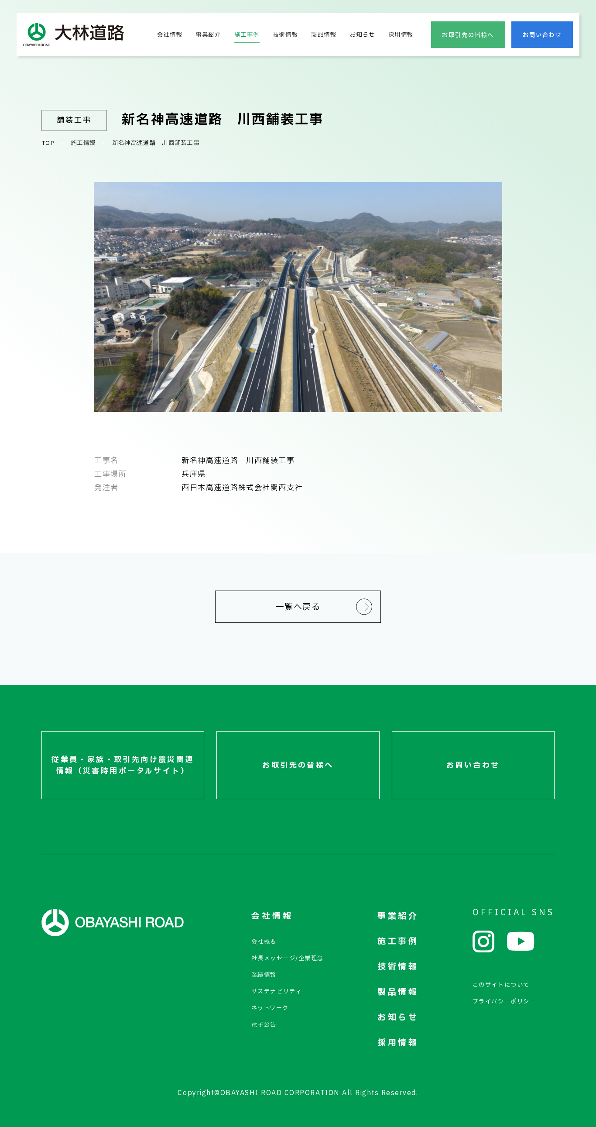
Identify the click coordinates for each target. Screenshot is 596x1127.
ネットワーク (270, 1008)
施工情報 (83, 143)
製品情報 (323, 35)
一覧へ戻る (298, 607)
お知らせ (362, 35)
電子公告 (264, 1024)
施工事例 (247, 35)
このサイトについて (501, 985)
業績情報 (264, 975)
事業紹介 (208, 35)
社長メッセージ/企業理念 (287, 958)
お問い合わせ (542, 35)
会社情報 (169, 35)
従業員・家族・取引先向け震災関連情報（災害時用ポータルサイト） (122, 765)
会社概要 (264, 942)
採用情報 (401, 35)
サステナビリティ (276, 991)
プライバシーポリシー (504, 1001)
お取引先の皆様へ (468, 35)
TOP (48, 143)
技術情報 (285, 35)
